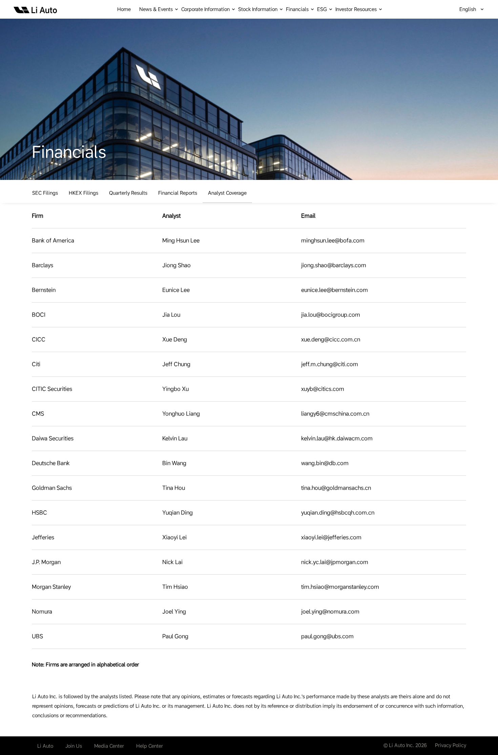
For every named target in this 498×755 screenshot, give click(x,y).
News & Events (156, 9)
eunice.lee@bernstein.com (334, 289)
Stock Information (257, 9)
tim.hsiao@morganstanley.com (340, 586)
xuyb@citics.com (322, 388)
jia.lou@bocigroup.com (330, 314)
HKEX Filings (83, 193)
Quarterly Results (128, 193)
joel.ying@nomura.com (330, 611)
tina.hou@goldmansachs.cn (336, 487)
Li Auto (45, 746)
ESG (322, 9)
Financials (297, 9)
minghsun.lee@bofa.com (333, 240)
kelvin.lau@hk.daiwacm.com (337, 438)
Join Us (73, 746)
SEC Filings (45, 193)
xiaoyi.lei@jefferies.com (331, 537)
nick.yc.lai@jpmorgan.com (334, 562)
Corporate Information (205, 9)
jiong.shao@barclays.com (333, 265)
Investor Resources (356, 9)
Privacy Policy (450, 745)
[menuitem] (128, 9)
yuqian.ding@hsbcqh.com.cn (337, 512)
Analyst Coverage (227, 193)
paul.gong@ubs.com (327, 636)
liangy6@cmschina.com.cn (335, 413)
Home (124, 9)
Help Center (149, 746)
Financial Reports (177, 193)
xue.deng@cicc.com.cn (330, 339)
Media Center (109, 746)
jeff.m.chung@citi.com (329, 364)
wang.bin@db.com (325, 463)
